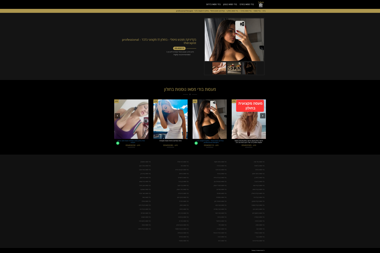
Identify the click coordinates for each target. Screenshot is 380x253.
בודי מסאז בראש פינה (145, 221)
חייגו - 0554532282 (170, 145)
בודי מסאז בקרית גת (259, 197)
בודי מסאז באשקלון (146, 162)
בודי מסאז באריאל (184, 237)
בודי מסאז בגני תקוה (183, 185)
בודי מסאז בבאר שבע (145, 170)
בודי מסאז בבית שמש (145, 181)
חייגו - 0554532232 (133, 145)
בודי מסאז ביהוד (222, 241)
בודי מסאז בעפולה (259, 233)
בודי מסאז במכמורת (221, 197)
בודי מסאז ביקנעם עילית (182, 170)
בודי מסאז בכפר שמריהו (220, 209)
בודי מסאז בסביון (260, 225)
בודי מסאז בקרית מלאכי (144, 229)
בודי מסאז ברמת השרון (258, 174)
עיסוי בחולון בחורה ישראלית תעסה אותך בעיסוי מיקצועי (131, 141)
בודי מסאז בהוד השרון (183, 189)
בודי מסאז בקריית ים (145, 209)
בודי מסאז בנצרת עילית (220, 177)
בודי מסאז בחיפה (184, 209)
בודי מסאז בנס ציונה (221, 170)
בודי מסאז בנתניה (259, 221)
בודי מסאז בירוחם (184, 174)
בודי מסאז (257, 11)
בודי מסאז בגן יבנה (184, 181)
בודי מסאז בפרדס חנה (258, 241)
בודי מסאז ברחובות (259, 166)
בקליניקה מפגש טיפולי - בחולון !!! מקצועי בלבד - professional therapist (200, 11)
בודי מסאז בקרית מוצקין (258, 201)
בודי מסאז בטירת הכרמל (219, 233)
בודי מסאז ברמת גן (259, 177)
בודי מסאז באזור (146, 197)
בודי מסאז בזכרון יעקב (183, 197)
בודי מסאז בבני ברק (183, 213)
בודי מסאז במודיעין (221, 189)
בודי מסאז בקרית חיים (145, 205)
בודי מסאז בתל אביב (259, 162)
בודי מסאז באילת (146, 201)
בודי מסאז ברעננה (259, 181)
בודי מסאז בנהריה (221, 166)
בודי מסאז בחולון (232, 11)
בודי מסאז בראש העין (258, 209)
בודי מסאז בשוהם (146, 217)
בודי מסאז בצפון (230, 4)
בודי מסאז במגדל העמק (220, 185)
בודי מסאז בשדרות (146, 213)
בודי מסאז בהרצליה (183, 193)
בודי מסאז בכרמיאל (221, 221)
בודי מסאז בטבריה (221, 229)
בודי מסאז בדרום (213, 4)
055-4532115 (179, 48)
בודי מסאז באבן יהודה (145, 185)
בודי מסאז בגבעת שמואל (182, 229)
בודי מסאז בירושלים (183, 177)
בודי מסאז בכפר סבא (220, 205)
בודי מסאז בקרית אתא (258, 189)
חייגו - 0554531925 (249, 145)
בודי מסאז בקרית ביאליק (258, 193)
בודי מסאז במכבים (221, 193)
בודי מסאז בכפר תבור (220, 213)
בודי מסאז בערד (260, 237)
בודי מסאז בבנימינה (183, 217)
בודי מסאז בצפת (146, 225)
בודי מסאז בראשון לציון (258, 213)
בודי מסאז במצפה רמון (220, 201)
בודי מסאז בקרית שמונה (258, 205)
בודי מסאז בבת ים (184, 221)
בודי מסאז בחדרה (184, 201)
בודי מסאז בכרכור (221, 217)
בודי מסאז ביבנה (222, 237)
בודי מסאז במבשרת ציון (220, 181)
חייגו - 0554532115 (211, 145)
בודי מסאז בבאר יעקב (145, 166)
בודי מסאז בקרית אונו (258, 185)
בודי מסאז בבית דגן (146, 174)
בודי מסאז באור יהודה (145, 193)
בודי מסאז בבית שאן (145, 177)
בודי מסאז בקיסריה (259, 217)
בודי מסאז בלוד (222, 225)
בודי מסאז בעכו (260, 229)
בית (264, 11)
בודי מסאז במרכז (247, 4)
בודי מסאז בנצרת (221, 174)
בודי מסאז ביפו (185, 166)
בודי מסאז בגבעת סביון (182, 225)
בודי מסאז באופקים (146, 189)
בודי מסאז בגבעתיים (183, 233)
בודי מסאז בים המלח (183, 162)
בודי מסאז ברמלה (259, 170)
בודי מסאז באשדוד (184, 241)
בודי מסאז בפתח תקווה (220, 162)
